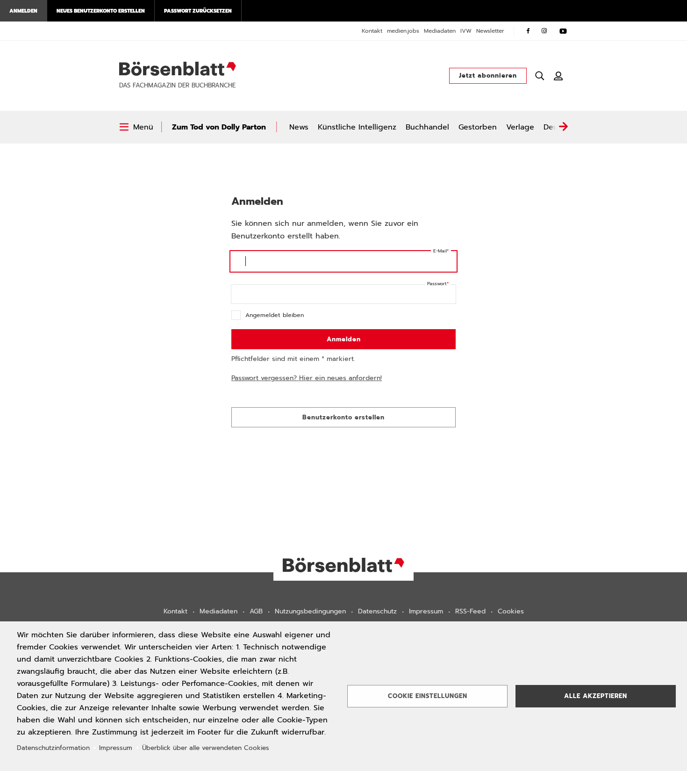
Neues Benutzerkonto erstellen (101, 10)
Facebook (528, 31)
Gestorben (477, 127)
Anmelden (23, 10)
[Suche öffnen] (539, 75)
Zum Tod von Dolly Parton (219, 127)
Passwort (437, 283)
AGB (256, 611)
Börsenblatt (177, 69)
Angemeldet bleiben (274, 314)
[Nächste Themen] (563, 127)
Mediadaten (440, 31)
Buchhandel (427, 127)
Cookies (511, 611)
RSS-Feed (470, 611)
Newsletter (490, 31)
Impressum (426, 611)
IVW (466, 31)
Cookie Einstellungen (427, 696)
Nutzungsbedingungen (310, 611)
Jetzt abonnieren (488, 75)
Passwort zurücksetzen (198, 10)
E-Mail (440, 250)
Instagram (544, 31)
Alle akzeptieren (595, 696)
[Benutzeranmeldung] (558, 75)
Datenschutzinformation (53, 748)
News (298, 127)
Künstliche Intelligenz (357, 127)
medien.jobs (403, 31)
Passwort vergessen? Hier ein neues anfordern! (306, 378)
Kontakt (372, 31)
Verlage (520, 127)
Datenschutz (377, 611)
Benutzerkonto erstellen (343, 417)
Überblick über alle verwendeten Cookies (205, 748)
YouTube (563, 31)
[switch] (136, 127)
